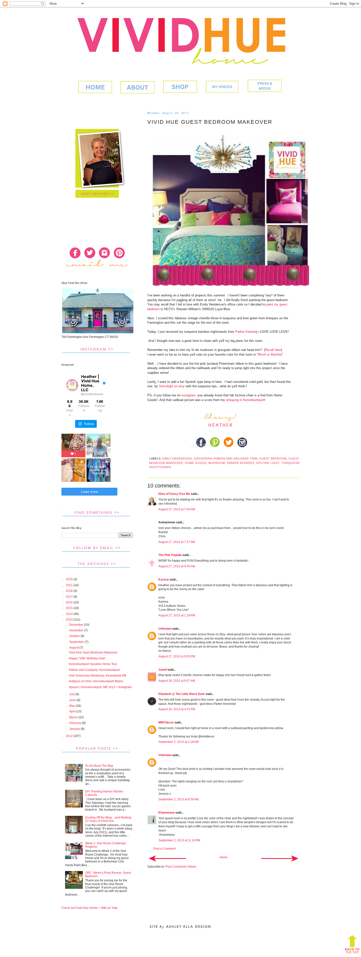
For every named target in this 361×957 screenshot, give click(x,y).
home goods (196, 462)
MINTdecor (166, 722)
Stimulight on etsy (172, 386)
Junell (162, 669)
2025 (69, 579)
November (76, 630)
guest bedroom (273, 458)
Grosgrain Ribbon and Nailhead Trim (225, 458)
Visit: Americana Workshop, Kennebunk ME (97, 675)
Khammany (166, 812)
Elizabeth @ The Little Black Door (181, 694)
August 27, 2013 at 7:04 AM (176, 509)
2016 (69, 602)
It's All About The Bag (99, 765)
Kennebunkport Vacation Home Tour (93, 664)
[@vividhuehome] (72, 385)
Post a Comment (164, 848)
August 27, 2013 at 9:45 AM (176, 566)
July (72, 694)
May (72, 705)
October (75, 636)
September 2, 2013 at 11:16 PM (179, 840)
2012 (69, 736)
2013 (69, 619)
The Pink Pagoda (170, 555)
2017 (69, 596)
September (77, 642)
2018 (69, 591)
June (73, 700)
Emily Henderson (177, 458)
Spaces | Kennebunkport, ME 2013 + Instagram (100, 687)
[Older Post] (280, 858)
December (76, 624)
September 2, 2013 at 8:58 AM (178, 799)
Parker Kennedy (246, 331)
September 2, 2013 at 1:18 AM (178, 742)
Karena (163, 579)
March (73, 717)
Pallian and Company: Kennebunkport (94, 670)
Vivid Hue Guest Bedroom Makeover (93, 652)
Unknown (164, 628)
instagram (188, 395)
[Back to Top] (352, 945)
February (75, 723)
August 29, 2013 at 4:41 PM (176, 709)
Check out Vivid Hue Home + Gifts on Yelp (89, 908)
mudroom (216, 462)
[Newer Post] (167, 858)
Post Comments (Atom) (181, 866)
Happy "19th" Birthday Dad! (87, 658)
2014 (69, 614)
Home (224, 857)
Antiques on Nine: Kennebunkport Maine (96, 681)
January (75, 729)
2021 (69, 585)
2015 (69, 608)
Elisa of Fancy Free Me (174, 494)
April (72, 711)
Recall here (273, 350)
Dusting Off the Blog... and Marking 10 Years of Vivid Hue (108, 819)
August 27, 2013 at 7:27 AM (176, 542)
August (74, 647)
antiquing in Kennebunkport (245, 400)
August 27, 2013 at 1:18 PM (176, 615)
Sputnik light (267, 462)
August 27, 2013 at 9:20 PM (176, 656)
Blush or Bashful (270, 354)
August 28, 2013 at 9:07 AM (176, 680)
